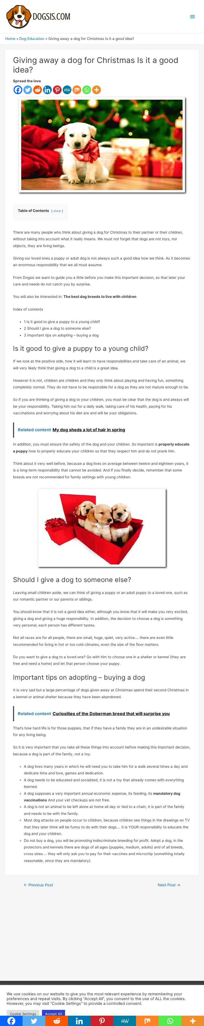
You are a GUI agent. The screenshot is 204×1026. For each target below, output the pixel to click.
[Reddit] (37, 89)
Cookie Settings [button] (23, 1014)
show (57, 211)
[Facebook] (18, 89)
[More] (96, 89)
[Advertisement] (102, 938)
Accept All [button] (53, 1014)
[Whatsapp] (86, 89)
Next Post (169, 885)
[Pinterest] (57, 89)
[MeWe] (67, 89)
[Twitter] (27, 89)
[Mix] (77, 89)
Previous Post (38, 885)
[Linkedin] (47, 89)
